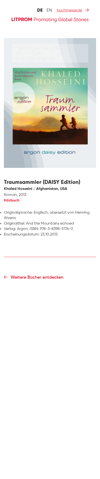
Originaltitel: (14, 224)
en (49, 10)
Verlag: (10, 229)
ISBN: (34, 229)
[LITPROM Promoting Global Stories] (50, 19)
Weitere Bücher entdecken (37, 277)
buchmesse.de (69, 10)
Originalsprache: (18, 213)
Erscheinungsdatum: (22, 234)
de (40, 10)
